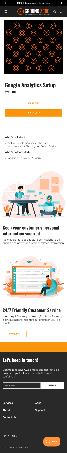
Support (40, 410)
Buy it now (33, 113)
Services (8, 402)
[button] (33, 103)
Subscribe (52, 385)
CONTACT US (14, 333)
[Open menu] (6, 11)
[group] (33, 3)
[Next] (61, 3)
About (6, 410)
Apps (38, 402)
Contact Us (9, 417)
